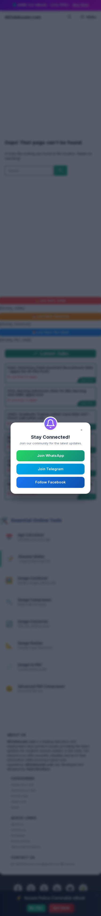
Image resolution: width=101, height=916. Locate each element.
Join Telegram (50, 469)
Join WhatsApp (50, 455)
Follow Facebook (50, 482)
